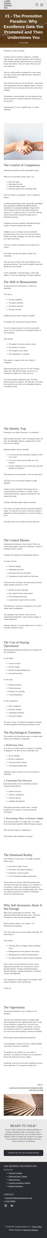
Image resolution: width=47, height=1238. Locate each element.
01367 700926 (10, 1201)
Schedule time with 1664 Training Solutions (23, 1153)
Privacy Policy (37, 1227)
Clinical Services (14, 1180)
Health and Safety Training (18, 1176)
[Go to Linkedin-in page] (12, 1205)
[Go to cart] (36, 5)
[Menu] (41, 5)
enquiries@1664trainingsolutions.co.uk (18, 1198)
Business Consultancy (16, 1186)
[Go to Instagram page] (6, 1205)
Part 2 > (40, 1084)
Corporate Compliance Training (19, 1183)
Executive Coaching (15, 1173)
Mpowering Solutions (30, 1230)
